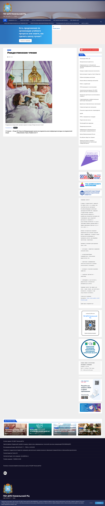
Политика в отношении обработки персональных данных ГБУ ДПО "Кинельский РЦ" (22, 465)
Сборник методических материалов (88, 107)
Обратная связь (24, 20)
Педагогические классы (85, 120)
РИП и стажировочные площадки (87, 116)
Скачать (15, 127)
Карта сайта (85, 23)
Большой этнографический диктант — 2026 (40, 431)
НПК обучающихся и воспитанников (88, 87)
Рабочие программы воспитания (87, 77)
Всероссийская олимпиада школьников (89, 80)
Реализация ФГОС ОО (85, 58)
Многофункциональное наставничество (16, 23)
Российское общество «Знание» (87, 137)
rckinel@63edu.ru (25, 456)
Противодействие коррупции (86, 123)
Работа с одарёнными (85, 83)
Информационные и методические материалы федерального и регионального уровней (90, 66)
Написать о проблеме (25, 40)
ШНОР (81, 113)
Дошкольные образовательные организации (90, 103)
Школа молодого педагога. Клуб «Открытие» (90, 74)
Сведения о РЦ (13, 20)
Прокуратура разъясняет (85, 126)
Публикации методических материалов (67, 23)
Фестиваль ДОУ (74, 20)
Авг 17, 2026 (58, 433)
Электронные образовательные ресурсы (42, 23)
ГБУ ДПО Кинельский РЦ (14, 14)
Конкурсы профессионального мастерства (90, 70)
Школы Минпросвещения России (87, 134)
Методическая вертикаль (60, 20)
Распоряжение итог (9, 127)
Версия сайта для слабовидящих (90, 49)
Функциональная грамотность (87, 61)
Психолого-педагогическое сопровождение (90, 110)
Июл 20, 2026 (83, 433)
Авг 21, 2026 (33, 433)
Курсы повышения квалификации (41, 20)
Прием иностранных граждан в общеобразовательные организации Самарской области (88, 142)
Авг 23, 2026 (9, 433)
